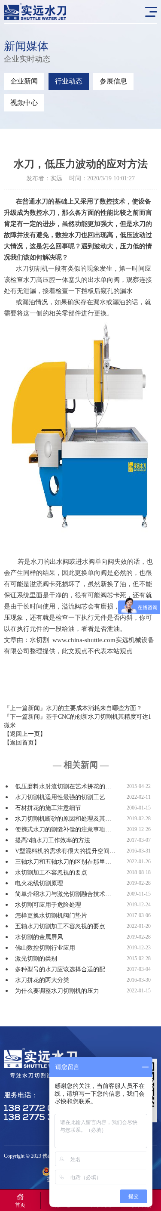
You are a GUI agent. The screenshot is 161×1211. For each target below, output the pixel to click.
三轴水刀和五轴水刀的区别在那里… (63, 862)
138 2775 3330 (37, 1117)
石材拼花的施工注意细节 (48, 808)
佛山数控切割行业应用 (45, 948)
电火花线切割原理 (39, 883)
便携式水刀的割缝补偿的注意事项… (63, 829)
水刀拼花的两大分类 (42, 980)
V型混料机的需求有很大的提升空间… (65, 851)
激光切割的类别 (36, 958)
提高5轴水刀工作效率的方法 (52, 840)
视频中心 (24, 102)
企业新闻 (24, 81)
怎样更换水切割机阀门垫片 (51, 915)
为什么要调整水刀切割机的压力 (57, 991)
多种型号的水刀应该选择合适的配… (63, 969)
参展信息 (113, 81)
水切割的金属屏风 (39, 937)
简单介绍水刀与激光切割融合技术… (63, 894)
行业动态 (68, 81)
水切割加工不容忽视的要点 (51, 872)
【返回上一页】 (25, 734)
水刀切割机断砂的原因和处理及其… (63, 819)
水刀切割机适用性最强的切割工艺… (63, 797)
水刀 (139, 223)
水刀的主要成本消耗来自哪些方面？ (94, 708)
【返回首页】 (22, 742)
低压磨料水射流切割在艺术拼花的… (63, 786)
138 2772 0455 (37, 1108)
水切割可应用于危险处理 (48, 905)
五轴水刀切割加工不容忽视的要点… (63, 926)
